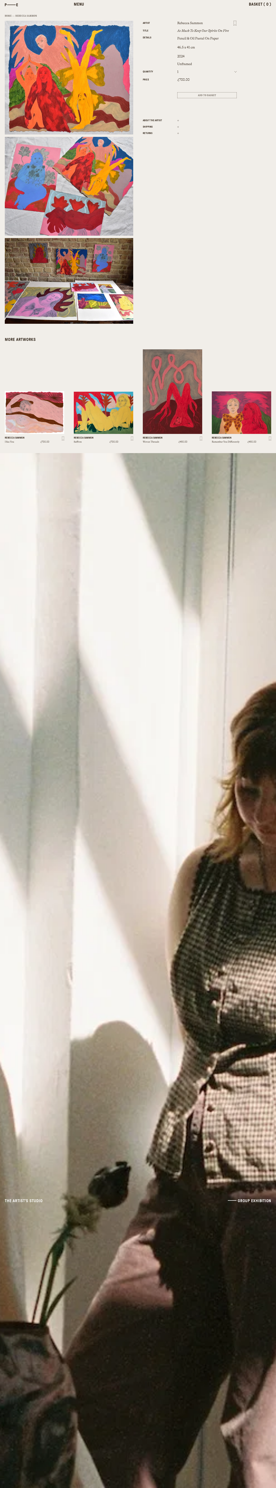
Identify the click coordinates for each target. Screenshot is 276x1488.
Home (8, 16)
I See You (9, 441)
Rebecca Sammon (26, 16)
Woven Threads (151, 441)
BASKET (260, 4)
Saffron (78, 441)
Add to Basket (207, 95)
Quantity (148, 72)
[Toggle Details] (178, 120)
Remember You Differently (226, 441)
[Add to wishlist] (235, 23)
